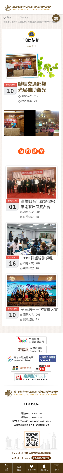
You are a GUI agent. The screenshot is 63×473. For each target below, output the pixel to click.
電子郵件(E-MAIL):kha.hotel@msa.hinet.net (31, 421)
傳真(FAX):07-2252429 (31, 417)
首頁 (9, 17)
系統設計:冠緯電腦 (41, 458)
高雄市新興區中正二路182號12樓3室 (31, 425)
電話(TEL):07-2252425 (31, 413)
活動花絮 (24, 17)
